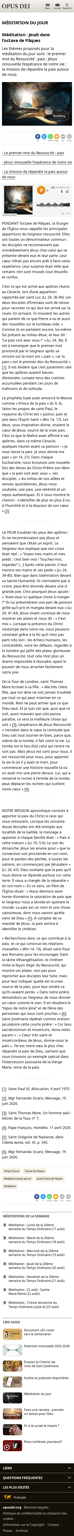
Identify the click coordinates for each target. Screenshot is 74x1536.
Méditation (10, 1186)
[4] (26, 789)
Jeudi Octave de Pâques (50, 1178)
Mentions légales (36, 1507)
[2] (7, 510)
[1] (4, 367)
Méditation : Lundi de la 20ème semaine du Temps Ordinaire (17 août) (36, 1227)
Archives (22, 1530)
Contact (53, 1524)
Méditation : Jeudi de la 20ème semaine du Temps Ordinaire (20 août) (36, 1266)
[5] (30, 918)
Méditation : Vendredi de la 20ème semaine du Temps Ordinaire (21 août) (36, 1279)
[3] (14, 724)
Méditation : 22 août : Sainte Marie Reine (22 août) (29, 1292)
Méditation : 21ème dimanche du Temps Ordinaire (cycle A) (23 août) (33, 1305)
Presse (7, 1530)
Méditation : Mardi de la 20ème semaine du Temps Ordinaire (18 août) (36, 1240)
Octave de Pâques (35, 1171)
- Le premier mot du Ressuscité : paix (33, 152)
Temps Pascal (11, 1171)
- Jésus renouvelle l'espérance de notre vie (37, 162)
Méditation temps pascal (17, 1178)
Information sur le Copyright (23, 1524)
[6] (64, 1013)
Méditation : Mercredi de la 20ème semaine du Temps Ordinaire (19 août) (36, 1253)
